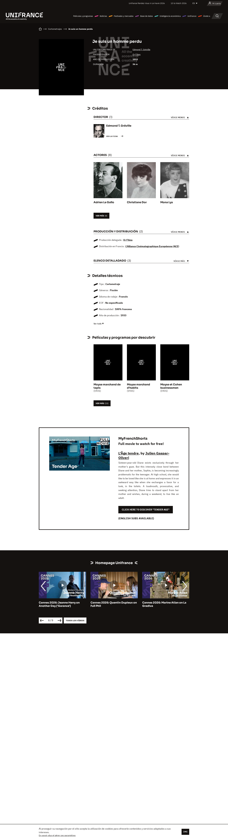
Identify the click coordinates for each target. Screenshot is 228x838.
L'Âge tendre (128, 453)
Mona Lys (166, 202)
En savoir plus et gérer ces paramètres (57, 835)
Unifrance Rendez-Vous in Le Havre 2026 (147, 3)
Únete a (206, 16)
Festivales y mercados (123, 16)
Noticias (103, 16)
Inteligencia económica (170, 16)
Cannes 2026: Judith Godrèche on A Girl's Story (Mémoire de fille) (165, 604)
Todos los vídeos (75, 620)
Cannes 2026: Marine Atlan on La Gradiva (113, 604)
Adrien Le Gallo (104, 202)
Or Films (137, 54)
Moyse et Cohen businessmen (171, 386)
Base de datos (146, 16)
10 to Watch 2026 (179, 3)
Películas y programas (83, 16)
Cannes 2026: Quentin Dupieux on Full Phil (62, 604)
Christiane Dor (137, 202)
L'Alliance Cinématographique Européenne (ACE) (152, 246)
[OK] (185, 831)
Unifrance (191, 16)
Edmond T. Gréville (141, 49)
